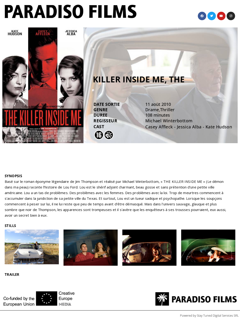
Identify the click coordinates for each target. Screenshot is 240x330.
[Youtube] (221, 16)
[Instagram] (231, 16)
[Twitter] (211, 16)
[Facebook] (202, 16)
